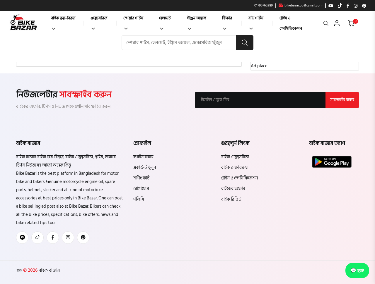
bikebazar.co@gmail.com (303, 5)
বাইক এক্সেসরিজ (235, 157)
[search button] (244, 42)
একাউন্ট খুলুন (144, 167)
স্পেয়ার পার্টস (133, 18)
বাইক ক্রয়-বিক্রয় (63, 18)
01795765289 (263, 5)
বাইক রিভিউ (231, 199)
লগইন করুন (143, 157)
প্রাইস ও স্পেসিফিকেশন (290, 23)
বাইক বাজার (49, 270)
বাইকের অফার (233, 188)
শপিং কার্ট (141, 178)
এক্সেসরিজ (99, 18)
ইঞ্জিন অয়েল (196, 18)
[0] (351, 23)
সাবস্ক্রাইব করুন (342, 99)
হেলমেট (165, 18)
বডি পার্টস (255, 18)
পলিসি (138, 199)
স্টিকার (227, 18)
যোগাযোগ (141, 188)
